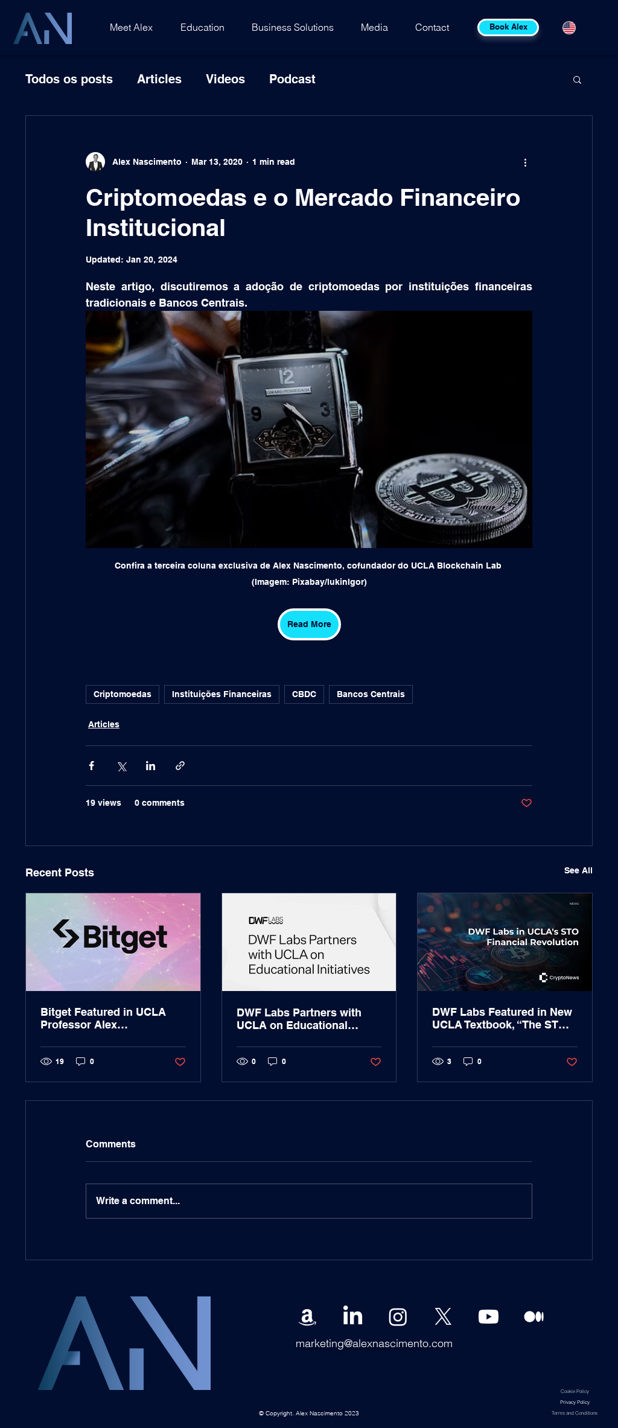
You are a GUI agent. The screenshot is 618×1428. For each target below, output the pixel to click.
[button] (577, 79)
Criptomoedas (122, 694)
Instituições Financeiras (222, 694)
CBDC (304, 694)
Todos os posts (69, 79)
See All (578, 870)
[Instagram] (398, 1316)
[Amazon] (307, 1316)
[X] (443, 1316)
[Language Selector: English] (576, 27)
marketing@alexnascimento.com (374, 1343)
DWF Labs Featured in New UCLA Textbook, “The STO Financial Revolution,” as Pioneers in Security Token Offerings (502, 1018)
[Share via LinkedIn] (150, 765)
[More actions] (525, 162)
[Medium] (534, 1316)
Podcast (292, 79)
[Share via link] (180, 765)
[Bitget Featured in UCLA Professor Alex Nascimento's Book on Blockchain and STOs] (113, 942)
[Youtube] (488, 1316)
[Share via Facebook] (91, 765)
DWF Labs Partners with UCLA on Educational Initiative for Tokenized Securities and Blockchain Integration (304, 1018)
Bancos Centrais (371, 694)
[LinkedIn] (353, 1316)
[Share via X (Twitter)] (121, 765)
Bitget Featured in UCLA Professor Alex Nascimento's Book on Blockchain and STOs (103, 1018)
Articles (159, 79)
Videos (225, 79)
